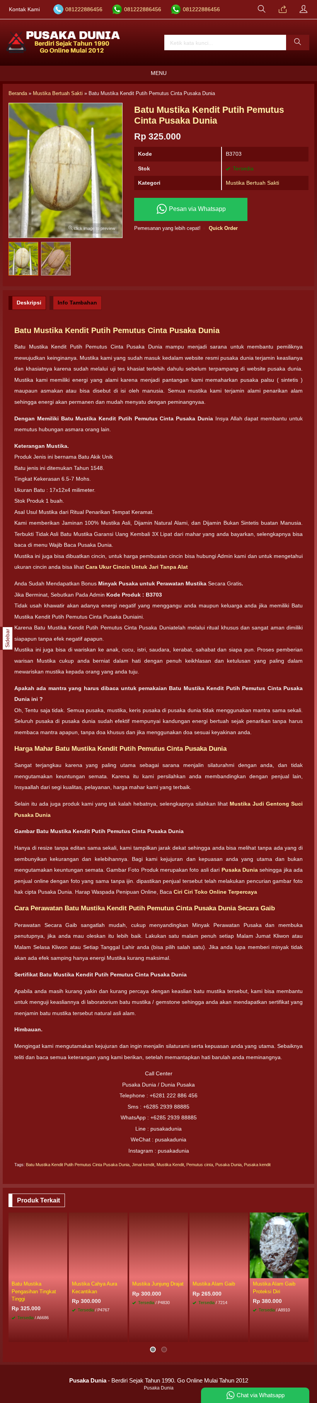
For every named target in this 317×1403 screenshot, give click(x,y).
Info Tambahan (77, 302)
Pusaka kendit (257, 1164)
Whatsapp (110, 1334)
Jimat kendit (143, 1164)
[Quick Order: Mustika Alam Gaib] (243, 1272)
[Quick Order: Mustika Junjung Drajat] (183, 1272)
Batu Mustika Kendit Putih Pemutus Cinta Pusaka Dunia (78, 1164)
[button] (297, 42)
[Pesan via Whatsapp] (282, 9)
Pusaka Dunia (228, 1164)
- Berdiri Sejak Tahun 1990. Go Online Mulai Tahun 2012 (158, 1380)
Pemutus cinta (199, 1164)
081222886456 (83, 9)
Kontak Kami (24, 9)
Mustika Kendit (170, 1164)
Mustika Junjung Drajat (158, 1284)
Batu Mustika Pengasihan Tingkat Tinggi (34, 1291)
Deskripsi (29, 302)
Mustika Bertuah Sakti (252, 183)
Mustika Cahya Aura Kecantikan (94, 1287)
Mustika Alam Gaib (214, 1284)
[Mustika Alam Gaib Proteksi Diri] (279, 1245)
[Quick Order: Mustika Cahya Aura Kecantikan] (123, 1272)
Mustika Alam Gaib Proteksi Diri (274, 1287)
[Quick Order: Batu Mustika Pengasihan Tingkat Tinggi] (62, 1272)
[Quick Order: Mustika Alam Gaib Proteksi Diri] (304, 1272)
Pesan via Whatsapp (196, 209)
